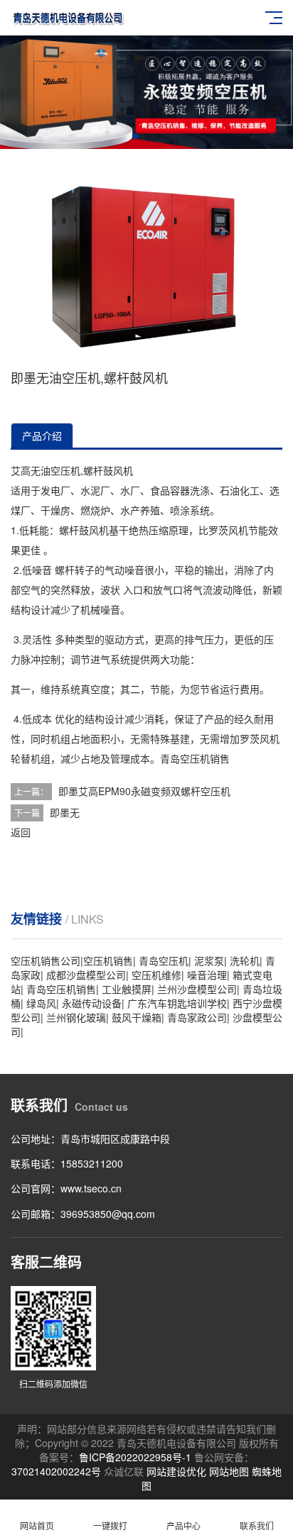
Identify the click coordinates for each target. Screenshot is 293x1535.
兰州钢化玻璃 (76, 1017)
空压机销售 (108, 960)
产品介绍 (42, 435)
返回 (21, 832)
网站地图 (229, 1471)
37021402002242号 (56, 1471)
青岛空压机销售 (61, 989)
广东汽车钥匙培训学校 (177, 1003)
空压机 (65, 470)
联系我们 (257, 1525)
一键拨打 (110, 1525)
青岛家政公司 (197, 1017)
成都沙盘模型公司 (86, 975)
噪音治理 (207, 975)
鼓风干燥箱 (136, 1017)
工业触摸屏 (126, 989)
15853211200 (91, 1163)
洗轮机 (245, 960)
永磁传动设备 (92, 1003)
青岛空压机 (185, 758)
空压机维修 (156, 975)
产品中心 (183, 1525)
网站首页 (37, 1525)
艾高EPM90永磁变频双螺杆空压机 (154, 791)
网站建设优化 (176, 1471)
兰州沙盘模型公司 (197, 989)
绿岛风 (41, 1003)
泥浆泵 (209, 960)
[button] (135, 136)
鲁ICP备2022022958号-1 (135, 1457)
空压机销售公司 (45, 960)
